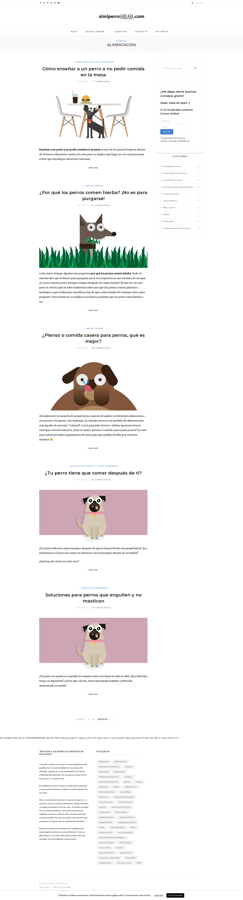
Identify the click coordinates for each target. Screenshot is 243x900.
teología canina (105, 863)
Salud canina (95, 186)
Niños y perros (169, 207)
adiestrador (103, 762)
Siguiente (102, 719)
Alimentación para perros (109, 777)
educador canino (125, 802)
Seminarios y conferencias (109, 858)
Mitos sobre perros (117, 827)
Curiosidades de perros (173, 180)
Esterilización (104, 812)
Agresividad (103, 772)
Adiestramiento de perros (109, 767)
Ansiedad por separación (108, 782)
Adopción (128, 767)
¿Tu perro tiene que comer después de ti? (93, 473)
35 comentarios (100, 205)
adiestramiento (120, 762)
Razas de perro (126, 853)
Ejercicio (102, 807)
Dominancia (103, 797)
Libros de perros (170, 200)
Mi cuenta (162, 32)
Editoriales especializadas (124, 797)
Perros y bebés (125, 843)
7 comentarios (101, 81)
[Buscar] (193, 3)
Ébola (139, 863)
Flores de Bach (121, 812)
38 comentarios (101, 348)
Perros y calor (104, 848)
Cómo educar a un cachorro (95, 62)
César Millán (125, 792)
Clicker (116, 787)
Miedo (101, 827)
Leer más (158, 895)
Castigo (139, 782)
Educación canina (106, 802)
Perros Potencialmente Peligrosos (112, 837)
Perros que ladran (106, 843)
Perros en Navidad (125, 832)
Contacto (141, 32)
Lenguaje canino (105, 822)
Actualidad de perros (172, 166)
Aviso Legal (44, 887)
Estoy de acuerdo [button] (175, 895)
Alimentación (119, 772)
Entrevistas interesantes (121, 807)
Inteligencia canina (106, 817)
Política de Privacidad (61, 887)
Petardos (119, 848)
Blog (74, 32)
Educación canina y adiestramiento (94, 466)
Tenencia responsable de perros (177, 228)
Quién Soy (121, 32)
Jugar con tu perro (127, 817)
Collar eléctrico (130, 787)
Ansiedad (128, 777)
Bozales (127, 782)
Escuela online (94, 32)
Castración (103, 787)
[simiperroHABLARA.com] (121, 17)
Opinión (166, 214)
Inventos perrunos (95, 588)
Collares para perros (107, 792)
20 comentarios (101, 480)
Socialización (130, 858)
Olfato (133, 827)
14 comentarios (101, 608)
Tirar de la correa (124, 863)
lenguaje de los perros (127, 822)
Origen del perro (105, 832)
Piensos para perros (106, 853)
